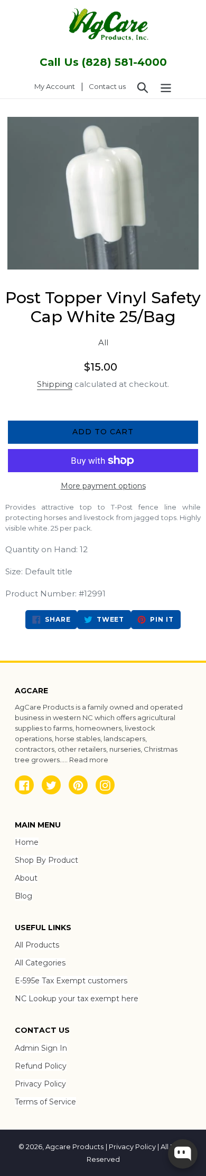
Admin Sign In (41, 1048)
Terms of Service (45, 1102)
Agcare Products (74, 1146)
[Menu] (165, 86)
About (26, 878)
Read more (88, 759)
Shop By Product (46, 860)
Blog (23, 896)
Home (27, 842)
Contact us (107, 86)
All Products (37, 945)
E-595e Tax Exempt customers (71, 980)
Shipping (54, 384)
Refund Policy (41, 1066)
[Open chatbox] (183, 1154)
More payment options (103, 486)
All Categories (40, 963)
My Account (57, 86)
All (103, 342)
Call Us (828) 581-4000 (103, 62)
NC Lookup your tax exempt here (76, 998)
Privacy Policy (40, 1084)
